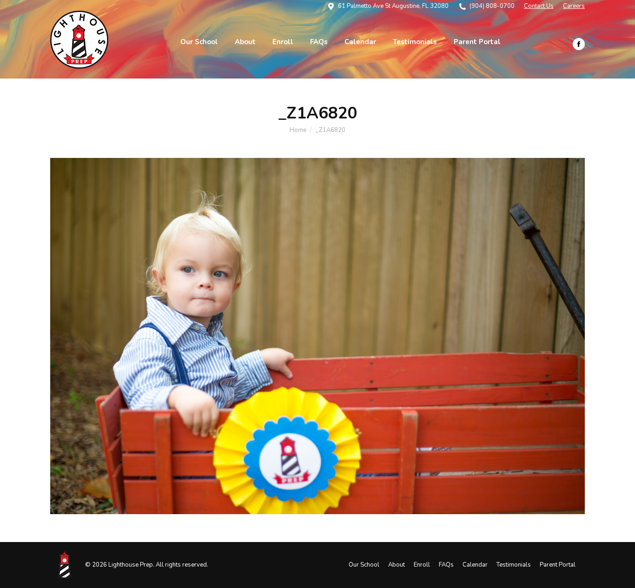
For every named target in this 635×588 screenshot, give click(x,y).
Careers (574, 6)
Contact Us (539, 6)
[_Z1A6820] (317, 336)
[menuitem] (199, 42)
